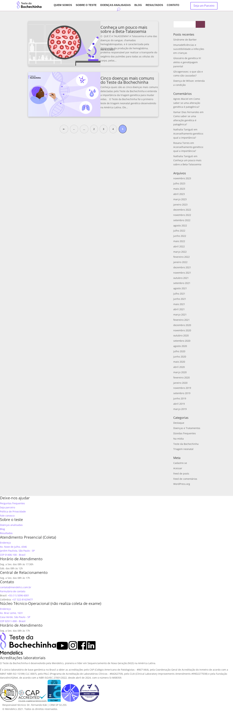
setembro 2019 (181, 393)
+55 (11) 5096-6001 (18, 595)
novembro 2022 (182, 215)
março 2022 (180, 251)
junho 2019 (179, 398)
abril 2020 (179, 367)
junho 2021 (179, 298)
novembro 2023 (182, 178)
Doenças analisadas (115, 5)
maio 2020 (179, 361)
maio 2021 (179, 304)
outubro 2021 (181, 278)
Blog (138, 5)
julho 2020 (179, 351)
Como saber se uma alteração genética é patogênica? (186, 103)
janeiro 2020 (180, 382)
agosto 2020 (180, 346)
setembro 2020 (181, 340)
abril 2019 (179, 403)
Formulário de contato (12, 591)
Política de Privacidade (13, 511)
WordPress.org (181, 484)
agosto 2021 (180, 288)
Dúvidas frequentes (184, 433)
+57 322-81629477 (22, 599)
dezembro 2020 (182, 325)
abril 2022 (179, 246)
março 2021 (180, 314)
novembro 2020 (182, 330)
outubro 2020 (181, 335)
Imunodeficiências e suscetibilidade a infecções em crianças (188, 49)
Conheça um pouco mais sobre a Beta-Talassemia (123, 29)
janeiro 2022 (180, 262)
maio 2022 (179, 241)
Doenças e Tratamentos (186, 428)
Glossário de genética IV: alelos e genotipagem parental (187, 62)
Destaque (178, 422)
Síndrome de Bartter (185, 39)
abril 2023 (179, 194)
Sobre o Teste (86, 5)
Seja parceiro (7, 507)
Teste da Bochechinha (186, 444)
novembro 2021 (182, 272)
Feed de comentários (185, 478)
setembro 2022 (181, 220)
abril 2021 (179, 309)
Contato (173, 5)
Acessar (177, 468)
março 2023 (180, 199)
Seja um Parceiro (203, 5)
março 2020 (180, 372)
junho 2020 (179, 356)
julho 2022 (179, 230)
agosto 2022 (180, 225)
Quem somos (63, 5)
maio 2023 (179, 188)
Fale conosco (7, 515)
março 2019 (180, 409)
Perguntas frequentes (12, 503)
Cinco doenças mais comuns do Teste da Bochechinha (127, 80)
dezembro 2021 (182, 267)
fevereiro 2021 (181, 319)
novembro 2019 (182, 388)
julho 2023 (179, 183)
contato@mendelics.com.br (15, 587)
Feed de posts (181, 473)
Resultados (154, 5)
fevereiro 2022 (181, 256)
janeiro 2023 (180, 204)
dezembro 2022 (182, 209)
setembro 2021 (181, 283)
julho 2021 (179, 293)
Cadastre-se (180, 463)
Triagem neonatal (183, 449)
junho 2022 (179, 235)
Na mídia (178, 438)
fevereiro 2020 (181, 377)
